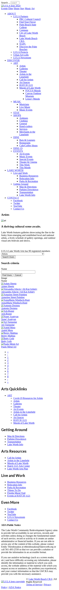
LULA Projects (20, 52)
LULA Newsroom (22, 57)
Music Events (25, 110)
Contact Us (18, 208)
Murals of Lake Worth (30, 88)
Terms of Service (34, 584)
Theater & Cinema (28, 162)
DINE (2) (18, 148)
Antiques (23, 118)
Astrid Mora (7, 330)
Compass (23, 30)
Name (4, 269)
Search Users (8, 257)
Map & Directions (28, 186)
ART (15, 63)
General (23, 123)
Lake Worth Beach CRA (40, 579)
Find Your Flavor (27, 22)
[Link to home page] (10, 5)
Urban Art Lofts (21, 55)
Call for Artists (26, 79)
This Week (24, 164)
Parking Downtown (28, 189)
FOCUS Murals (33, 90)
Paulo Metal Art (8, 346)
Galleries (23, 68)
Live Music (24, 107)
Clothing (23, 121)
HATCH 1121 (26, 85)
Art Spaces (24, 82)
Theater (23, 71)
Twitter (16, 203)
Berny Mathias (8, 335)
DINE (16, 137)
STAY (16, 112)
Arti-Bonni (6, 313)
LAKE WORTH (15, 170)
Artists (22, 66)
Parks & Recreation (28, 181)
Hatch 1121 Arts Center (18, 466)
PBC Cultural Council (30, 19)
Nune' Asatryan (8, 319)
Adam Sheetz (7, 286)
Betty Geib (6, 341)
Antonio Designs (9, 308)
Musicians (24, 104)
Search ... (5, 2)
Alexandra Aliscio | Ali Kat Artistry (18, 291)
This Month (25, 167)
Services (23, 129)
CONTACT (13, 197)
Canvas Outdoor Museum (33, 94)
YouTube (17, 206)
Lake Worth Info (27, 195)
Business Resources (28, 175)
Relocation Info (26, 178)
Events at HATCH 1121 (18, 495)
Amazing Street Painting (13, 297)
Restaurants (24, 143)
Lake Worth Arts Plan (17, 468)
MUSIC (17, 101)
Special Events (26, 159)
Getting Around (20, 184)
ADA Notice (15, 587)
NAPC (22, 44)
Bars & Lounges (27, 140)
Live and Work (20, 173)
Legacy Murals (32, 99)
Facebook (18, 200)
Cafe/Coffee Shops (28, 145)
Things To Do (14, 490)
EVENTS (18, 151)
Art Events (24, 153)
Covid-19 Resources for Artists (28, 398)
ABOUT (11, 13)
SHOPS (17, 115)
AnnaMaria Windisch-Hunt (14, 302)
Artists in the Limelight (25, 75)
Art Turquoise (8, 324)
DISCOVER (13, 60)
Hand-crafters (25, 126)
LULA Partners (20, 16)
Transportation (26, 192)
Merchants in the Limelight (27, 133)
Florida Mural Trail (16, 493)
